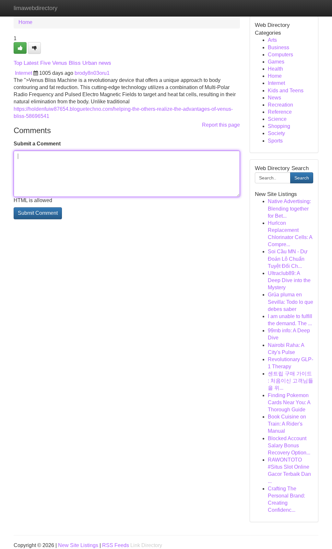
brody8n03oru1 (92, 73)
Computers (280, 54)
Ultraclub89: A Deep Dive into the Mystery (289, 280)
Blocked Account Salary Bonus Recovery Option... (289, 445)
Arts (272, 40)
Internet (23, 73)
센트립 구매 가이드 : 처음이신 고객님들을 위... (290, 381)
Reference (280, 112)
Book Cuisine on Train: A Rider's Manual (287, 424)
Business (278, 47)
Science (277, 119)
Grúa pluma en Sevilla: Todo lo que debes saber (290, 302)
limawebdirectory (35, 8)
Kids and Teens (285, 90)
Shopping (279, 126)
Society (276, 133)
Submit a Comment (37, 143)
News (274, 97)
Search (301, 177)
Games (276, 61)
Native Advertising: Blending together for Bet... (289, 208)
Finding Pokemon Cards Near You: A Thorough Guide (289, 402)
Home (25, 22)
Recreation (280, 105)
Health (275, 69)
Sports (275, 140)
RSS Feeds (115, 545)
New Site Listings (78, 545)
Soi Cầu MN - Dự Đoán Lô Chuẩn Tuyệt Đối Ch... (288, 259)
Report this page (221, 125)
